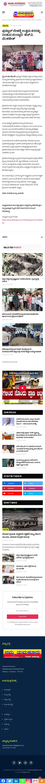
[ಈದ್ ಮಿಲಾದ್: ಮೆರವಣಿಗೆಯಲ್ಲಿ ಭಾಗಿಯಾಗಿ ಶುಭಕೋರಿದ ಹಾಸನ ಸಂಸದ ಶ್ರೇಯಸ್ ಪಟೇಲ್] (22, 299)
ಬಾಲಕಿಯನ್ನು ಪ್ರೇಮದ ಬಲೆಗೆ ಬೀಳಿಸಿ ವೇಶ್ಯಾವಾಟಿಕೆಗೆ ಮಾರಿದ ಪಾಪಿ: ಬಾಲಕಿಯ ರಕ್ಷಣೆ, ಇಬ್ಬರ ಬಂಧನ (28, 462)
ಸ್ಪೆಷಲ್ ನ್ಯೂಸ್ (8, 719)
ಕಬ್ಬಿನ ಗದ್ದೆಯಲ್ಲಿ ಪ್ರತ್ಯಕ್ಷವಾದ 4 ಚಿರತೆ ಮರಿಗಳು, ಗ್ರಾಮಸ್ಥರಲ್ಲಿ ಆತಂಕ (20, 280)
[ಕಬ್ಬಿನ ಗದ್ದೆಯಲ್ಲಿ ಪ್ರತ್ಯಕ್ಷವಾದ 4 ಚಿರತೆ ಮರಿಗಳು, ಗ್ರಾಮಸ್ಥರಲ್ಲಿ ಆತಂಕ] (22, 264)
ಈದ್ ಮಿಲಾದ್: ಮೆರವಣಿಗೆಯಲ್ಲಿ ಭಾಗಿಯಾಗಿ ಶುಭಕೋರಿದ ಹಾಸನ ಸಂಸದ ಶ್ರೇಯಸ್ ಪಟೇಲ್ (20, 315)
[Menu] (3, 12)
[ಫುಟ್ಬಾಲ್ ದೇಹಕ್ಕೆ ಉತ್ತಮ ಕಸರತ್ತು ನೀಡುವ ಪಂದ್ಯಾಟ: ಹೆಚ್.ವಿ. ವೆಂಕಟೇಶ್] (22, 58)
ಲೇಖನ (6, 729)
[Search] (42, 12)
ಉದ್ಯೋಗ (7, 714)
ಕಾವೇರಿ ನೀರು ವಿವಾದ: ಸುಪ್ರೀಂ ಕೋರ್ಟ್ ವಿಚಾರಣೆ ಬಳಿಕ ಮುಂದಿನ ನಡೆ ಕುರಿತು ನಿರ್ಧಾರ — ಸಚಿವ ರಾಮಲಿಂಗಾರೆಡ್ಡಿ (28, 421)
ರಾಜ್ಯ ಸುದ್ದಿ (5, 529)
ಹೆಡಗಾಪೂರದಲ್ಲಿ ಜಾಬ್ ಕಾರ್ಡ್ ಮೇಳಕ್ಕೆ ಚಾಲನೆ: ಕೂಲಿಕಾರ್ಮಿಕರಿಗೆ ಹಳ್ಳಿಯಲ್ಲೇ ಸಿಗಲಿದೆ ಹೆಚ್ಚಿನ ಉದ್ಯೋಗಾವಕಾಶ (21, 350)
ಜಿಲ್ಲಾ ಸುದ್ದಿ (5, 26)
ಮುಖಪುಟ (7, 690)
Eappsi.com (26, 772)
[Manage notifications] (40, 778)
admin (4, 237)
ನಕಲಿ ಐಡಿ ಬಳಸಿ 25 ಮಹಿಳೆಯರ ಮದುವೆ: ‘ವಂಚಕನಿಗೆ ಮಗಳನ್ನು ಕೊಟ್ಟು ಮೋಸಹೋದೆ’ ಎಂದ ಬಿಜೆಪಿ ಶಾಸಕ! (29, 448)
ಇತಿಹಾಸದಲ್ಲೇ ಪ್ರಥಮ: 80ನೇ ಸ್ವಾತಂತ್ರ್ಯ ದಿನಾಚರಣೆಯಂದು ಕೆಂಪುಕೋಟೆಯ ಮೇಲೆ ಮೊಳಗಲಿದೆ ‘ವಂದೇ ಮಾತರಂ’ (29, 435)
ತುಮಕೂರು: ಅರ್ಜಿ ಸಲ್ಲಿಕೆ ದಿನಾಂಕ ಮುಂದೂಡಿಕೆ (26, 567)
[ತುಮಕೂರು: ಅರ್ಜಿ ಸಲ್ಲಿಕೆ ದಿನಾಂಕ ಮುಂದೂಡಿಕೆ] (8, 569)
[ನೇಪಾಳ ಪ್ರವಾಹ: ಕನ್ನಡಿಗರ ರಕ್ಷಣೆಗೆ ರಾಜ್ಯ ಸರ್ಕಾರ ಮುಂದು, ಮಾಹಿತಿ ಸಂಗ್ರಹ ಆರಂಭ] (22, 519)
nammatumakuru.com (35, 770)
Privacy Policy (19, 624)
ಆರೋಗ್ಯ (6, 724)
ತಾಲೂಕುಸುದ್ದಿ (8, 704)
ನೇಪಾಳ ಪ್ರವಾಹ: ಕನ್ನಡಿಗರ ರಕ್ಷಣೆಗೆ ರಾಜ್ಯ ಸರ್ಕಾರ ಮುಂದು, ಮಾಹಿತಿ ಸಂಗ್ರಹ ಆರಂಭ (21, 535)
